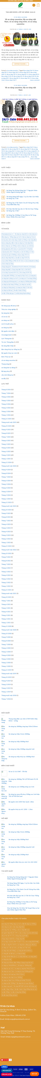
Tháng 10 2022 (6, 553)
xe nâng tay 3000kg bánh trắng (27, 281)
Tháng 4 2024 (6, 488)
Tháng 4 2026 (6, 404)
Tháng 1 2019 (6, 692)
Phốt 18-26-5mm (18, 260)
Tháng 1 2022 (6, 586)
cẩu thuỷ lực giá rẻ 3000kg (9, 254)
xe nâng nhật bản (22, 956)
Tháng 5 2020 (6, 652)
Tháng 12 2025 (6, 419)
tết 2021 (27, 269)
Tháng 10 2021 (6, 597)
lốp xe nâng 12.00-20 (26, 154)
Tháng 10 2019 (6, 677)
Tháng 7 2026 (6, 393)
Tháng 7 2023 (6, 520)
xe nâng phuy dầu (6, 959)
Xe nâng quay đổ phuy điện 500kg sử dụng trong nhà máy (17, 962)
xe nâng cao (5, 320)
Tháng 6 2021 (6, 604)
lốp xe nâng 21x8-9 (11, 80)
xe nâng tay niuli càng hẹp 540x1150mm (13, 974)
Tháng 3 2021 (6, 615)
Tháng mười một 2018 (8, 695)
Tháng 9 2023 (6, 513)
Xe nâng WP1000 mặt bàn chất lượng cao (25, 986)
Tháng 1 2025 (6, 459)
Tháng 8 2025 (6, 433)
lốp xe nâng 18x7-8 (14, 72)
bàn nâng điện (32, 240)
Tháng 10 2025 (6, 426)
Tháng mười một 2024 (8, 466)
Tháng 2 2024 (6, 495)
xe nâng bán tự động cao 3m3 (10, 278)
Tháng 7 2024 (6, 477)
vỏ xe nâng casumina (20, 17)
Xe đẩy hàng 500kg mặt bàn (9, 995)
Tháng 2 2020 (6, 662)
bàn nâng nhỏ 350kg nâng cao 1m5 (11, 924)
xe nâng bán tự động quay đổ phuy (27, 944)
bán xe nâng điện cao (23, 929)
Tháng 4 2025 (6, 448)
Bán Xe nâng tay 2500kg (29, 924)
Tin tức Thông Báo (7, 342)
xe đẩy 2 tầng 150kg (7, 989)
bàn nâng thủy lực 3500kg (9, 929)
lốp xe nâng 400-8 (34, 74)
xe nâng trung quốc (7, 986)
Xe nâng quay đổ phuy (8, 306)
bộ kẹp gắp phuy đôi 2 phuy (9, 249)
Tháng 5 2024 (6, 484)
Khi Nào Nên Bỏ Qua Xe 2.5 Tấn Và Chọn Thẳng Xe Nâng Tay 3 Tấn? (22, 210)
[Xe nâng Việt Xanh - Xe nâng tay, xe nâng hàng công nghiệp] (20, 5)
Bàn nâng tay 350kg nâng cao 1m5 (11, 237)
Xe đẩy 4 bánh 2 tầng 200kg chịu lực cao (25, 989)
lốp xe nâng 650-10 (19, 76)
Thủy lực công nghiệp (8, 309)
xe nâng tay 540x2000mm (9, 965)
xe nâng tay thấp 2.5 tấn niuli (24, 287)
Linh (30, 29)
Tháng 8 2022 (6, 560)
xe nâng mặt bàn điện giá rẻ (9, 956)
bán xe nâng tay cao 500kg (9, 246)
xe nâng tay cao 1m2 (7, 968)
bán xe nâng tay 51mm (29, 237)
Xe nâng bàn (5, 313)
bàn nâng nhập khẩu (18, 927)
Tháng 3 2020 (6, 659)
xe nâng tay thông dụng (8, 287)
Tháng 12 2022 (6, 546)
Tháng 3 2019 (6, 684)
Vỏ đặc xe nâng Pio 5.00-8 (9, 944)
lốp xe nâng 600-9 (15, 154)
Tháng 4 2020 (6, 655)
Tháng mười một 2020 (8, 630)
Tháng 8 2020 (6, 641)
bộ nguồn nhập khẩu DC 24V (9, 932)
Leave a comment (35, 80)
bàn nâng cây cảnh (7, 927)
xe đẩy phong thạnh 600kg (23, 293)
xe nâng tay (5, 327)
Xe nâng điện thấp (7, 346)
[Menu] (2, 5)
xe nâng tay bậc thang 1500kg (10, 284)
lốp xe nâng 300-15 (15, 149)
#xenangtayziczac (6, 234)
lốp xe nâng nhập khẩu (8, 257)
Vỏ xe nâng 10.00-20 (25, 272)
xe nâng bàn (32, 275)
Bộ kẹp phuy (5, 371)
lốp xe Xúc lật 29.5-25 (8, 935)
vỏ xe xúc (4, 316)
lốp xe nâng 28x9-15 (11, 151)
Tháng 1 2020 (6, 666)
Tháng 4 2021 (6, 611)
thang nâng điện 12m (18, 269)
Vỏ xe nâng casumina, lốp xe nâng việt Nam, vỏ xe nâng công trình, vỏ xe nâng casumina (20, 22)
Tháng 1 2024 (6, 499)
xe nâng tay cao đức (25, 284)
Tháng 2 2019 (6, 688)
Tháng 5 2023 (6, 528)
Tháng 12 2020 (6, 626)
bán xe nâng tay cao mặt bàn (25, 246)
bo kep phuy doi (6, 240)
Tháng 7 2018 (6, 699)
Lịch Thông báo (6, 338)
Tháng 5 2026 (6, 400)
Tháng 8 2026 (6, 389)
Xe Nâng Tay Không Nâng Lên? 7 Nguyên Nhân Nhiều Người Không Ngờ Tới (21, 191)
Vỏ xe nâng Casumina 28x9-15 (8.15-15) (13, 941)
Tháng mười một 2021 (8, 593)
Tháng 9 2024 (6, 469)
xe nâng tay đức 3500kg (8, 983)
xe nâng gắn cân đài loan (8, 953)
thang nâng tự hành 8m (8, 938)
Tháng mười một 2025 (8, 422)
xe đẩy (3, 378)
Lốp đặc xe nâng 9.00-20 (22, 257)
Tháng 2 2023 (6, 539)
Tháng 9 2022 (6, 557)
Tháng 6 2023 (6, 524)
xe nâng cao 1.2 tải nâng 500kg (28, 278)
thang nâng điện (6, 269)
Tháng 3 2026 (6, 408)
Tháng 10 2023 (6, 510)
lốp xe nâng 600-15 (15, 78)
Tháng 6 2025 (6, 440)
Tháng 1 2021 (6, 622)
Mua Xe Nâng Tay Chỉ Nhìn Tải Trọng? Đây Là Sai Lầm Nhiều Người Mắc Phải (23, 909)
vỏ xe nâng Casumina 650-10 (10, 272)
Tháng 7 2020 (6, 644)
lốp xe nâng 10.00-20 (30, 76)
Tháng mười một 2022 (8, 550)
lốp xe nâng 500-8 (25, 72)
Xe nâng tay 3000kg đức (24, 965)
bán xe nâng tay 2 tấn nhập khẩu (24, 243)
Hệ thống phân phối (16, 1072)
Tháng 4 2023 (6, 531)
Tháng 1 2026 (6, 415)
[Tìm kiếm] (33, 5)
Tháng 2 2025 (6, 455)
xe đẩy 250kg (5, 992)
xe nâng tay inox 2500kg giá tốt (24, 971)
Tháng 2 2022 (6, 582)
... (30, 156)
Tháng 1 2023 (6, 542)
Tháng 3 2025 (6, 451)
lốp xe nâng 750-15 (23, 254)
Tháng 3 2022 (6, 579)
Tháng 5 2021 (6, 608)
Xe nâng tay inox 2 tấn (8, 971)
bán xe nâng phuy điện (8, 243)
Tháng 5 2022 (6, 571)
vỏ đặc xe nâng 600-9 (12, 156)
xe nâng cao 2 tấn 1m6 (24, 947)
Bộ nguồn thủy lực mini (9, 353)
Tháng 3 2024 (6, 491)
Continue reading (20, 64)
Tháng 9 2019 (6, 681)
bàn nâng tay (33, 234)
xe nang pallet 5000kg (8, 275)
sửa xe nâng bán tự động (31, 260)
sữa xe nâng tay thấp (7, 263)
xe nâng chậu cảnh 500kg (9, 950)
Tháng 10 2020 (6, 633)
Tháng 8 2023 (6, 517)
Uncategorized (6, 335)
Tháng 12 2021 (6, 590)
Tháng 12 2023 (6, 502)
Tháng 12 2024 (6, 462)
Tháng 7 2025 (6, 437)
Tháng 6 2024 (6, 480)
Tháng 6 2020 (6, 648)
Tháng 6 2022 (6, 568)
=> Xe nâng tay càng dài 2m (20, 234)
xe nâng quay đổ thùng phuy (9, 281)
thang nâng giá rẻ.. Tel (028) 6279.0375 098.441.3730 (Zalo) (18, 266)
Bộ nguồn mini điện (7, 331)
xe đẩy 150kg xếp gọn (8, 293)
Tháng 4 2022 (6, 575)
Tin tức (27, 1072)
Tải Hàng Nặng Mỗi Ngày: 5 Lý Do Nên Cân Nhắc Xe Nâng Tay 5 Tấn (22, 197)
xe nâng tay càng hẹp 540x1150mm (24, 968)
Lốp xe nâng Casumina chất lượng (28, 932)
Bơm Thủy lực (6, 357)
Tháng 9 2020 (6, 637)
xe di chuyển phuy (7, 324)
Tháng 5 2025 (6, 444)
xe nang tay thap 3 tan (22, 275)
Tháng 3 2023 (6, 535)
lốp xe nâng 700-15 (26, 78)
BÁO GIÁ (34, 1074)
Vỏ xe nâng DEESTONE (32, 941)
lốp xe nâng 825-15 (23, 74)
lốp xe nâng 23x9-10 (29, 70)
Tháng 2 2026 (6, 411)
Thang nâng (5, 364)
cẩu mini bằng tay (7, 375)
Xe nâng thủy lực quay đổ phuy (25, 983)
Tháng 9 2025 (6, 429)
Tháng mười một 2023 (8, 506)
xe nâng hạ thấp (20, 953)
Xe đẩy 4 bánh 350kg (20, 290)
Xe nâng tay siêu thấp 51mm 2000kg (12, 977)
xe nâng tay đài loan (7, 290)
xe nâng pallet (32, 956)
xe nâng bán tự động (8, 367)
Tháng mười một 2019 (8, 673)
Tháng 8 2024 (6, 473)
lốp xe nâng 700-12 (12, 74)
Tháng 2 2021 (6, 619)
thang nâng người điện (22, 935)
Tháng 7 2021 (6, 600)
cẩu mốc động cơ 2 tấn (27, 251)
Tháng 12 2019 (6, 670)
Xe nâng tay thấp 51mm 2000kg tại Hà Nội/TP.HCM (16, 980)
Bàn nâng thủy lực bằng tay (10, 349)
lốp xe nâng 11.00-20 (7, 76)
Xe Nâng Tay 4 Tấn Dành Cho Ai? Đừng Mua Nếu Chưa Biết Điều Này (22, 203)
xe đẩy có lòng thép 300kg (18, 992)
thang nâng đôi (20, 938)
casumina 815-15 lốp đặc (25, 249)
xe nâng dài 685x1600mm (24, 950)
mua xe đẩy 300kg (7, 260)
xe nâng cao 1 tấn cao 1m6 (9, 947)
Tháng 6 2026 (6, 397)
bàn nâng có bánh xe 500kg (19, 240)
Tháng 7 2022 (6, 564)
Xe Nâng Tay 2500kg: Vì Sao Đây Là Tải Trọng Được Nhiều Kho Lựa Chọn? (21, 216)
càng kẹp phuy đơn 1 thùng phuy (11, 251)
